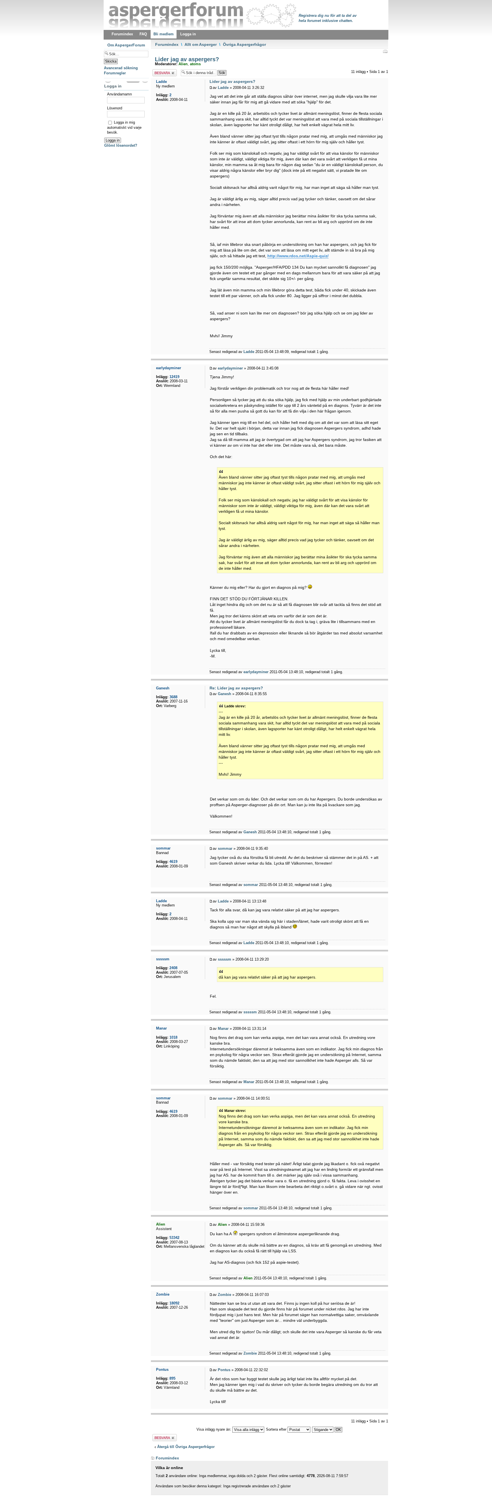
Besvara (159, 72)
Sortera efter (277, 1429)
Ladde (223, 87)
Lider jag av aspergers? (186, 59)
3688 (173, 697)
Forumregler (115, 73)
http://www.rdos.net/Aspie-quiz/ (298, 256)
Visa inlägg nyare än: (214, 1429)
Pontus (224, 1370)
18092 (174, 1303)
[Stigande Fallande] (327, 1429)
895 (172, 1378)
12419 (174, 377)
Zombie (224, 1294)
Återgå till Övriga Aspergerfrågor (186, 1447)
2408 (173, 968)
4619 (173, 861)
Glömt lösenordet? (120, 145)
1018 (173, 1037)
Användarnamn (119, 94)
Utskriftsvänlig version (385, 51)
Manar (223, 1028)
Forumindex (167, 44)
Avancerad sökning (121, 68)
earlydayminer (230, 368)
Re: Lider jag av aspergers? (236, 688)
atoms (195, 64)
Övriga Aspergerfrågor (244, 44)
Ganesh (224, 694)
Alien (183, 64)
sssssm (224, 959)
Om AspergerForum (126, 45)
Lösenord (114, 108)
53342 (174, 1238)
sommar (225, 848)
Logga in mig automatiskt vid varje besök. (124, 127)
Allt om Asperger (200, 44)
